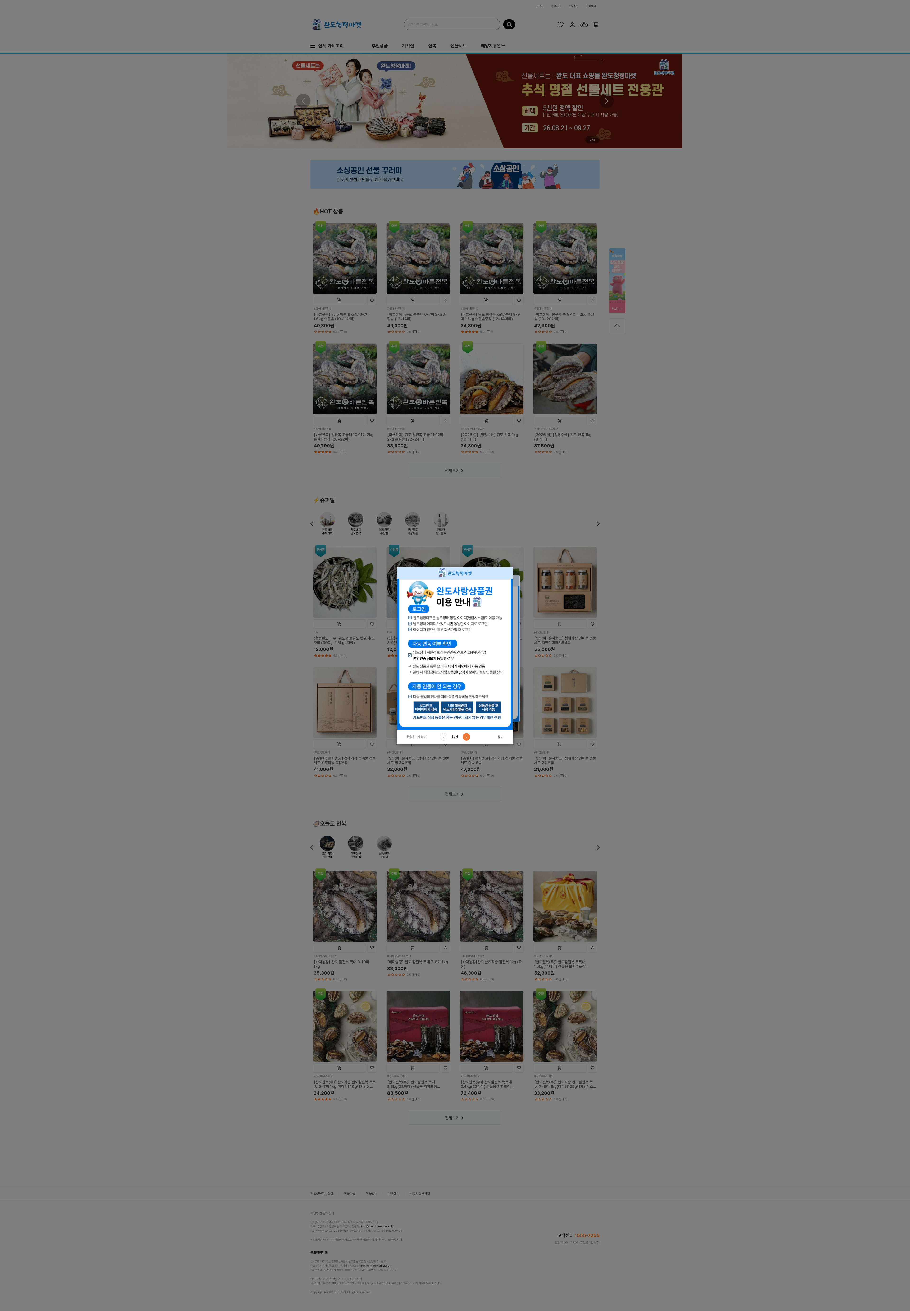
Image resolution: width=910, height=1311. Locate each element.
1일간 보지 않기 (416, 737)
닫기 (501, 737)
